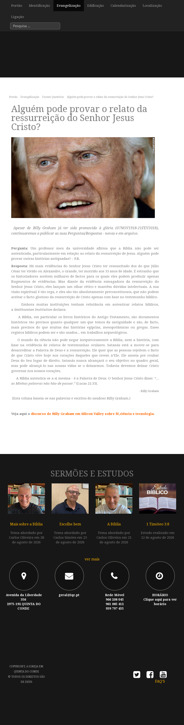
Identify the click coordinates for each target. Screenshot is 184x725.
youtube (163, 675)
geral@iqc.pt (69, 595)
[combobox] (35, 25)
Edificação (95, 6)
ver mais (92, 559)
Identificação (39, 6)
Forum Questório (53, 97)
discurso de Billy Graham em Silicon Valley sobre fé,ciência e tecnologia (92, 414)
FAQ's (160, 681)
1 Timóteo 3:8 (157, 524)
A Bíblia (114, 524)
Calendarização (123, 6)
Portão (16, 6)
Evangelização (69, 6)
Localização (152, 6)
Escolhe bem (70, 524)
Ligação (17, 17)
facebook (150, 675)
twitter (136, 675)
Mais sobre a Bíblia (26, 524)
